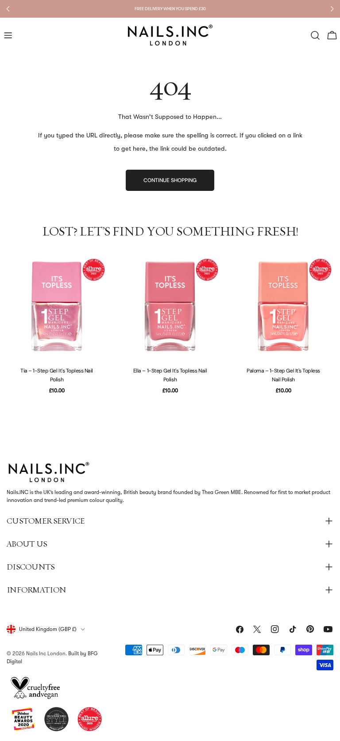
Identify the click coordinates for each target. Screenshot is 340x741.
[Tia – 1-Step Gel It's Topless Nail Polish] (57, 306)
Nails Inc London (46, 653)
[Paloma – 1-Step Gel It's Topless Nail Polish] (283, 306)
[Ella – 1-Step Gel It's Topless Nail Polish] (170, 306)
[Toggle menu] (8, 35)
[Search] (315, 35)
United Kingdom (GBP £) (48, 629)
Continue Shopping (170, 180)
